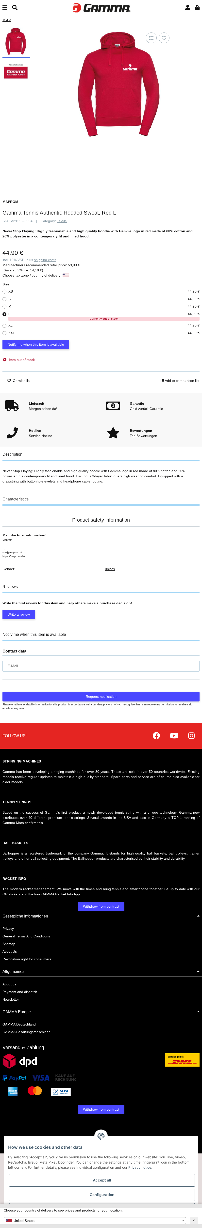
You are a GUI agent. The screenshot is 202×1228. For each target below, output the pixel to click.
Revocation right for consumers (26, 959)
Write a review (19, 614)
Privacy (8, 929)
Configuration (102, 1194)
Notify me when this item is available (36, 344)
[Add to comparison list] (151, 37)
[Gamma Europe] (101, 8)
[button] (187, 8)
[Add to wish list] (164, 37)
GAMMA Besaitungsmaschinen (26, 1032)
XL (104, 325)
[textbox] (95, 1220)
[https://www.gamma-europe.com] (156, 735)
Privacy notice (139, 1167)
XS (104, 291)
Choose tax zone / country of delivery (31, 275)
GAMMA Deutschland (19, 1024)
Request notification (101, 697)
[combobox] (95, 1220)
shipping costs (45, 260)
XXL (104, 333)
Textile (62, 221)
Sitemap (8, 944)
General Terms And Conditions (26, 936)
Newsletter (10, 999)
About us (9, 984)
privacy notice (111, 704)
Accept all (102, 1180)
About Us (9, 951)
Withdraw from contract (101, 906)
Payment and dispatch (19, 992)
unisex (110, 569)
